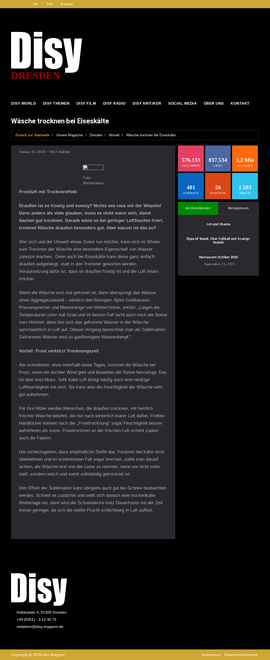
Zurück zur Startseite (32, 135)
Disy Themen (56, 103)
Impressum (211, 655)
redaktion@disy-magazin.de (40, 626)
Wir (35, 4)
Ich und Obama (218, 224)
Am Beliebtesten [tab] (198, 208)
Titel (49, 4)
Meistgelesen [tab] (238, 208)
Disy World (23, 103)
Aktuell (114, 135)
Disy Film (86, 103)
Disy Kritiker (147, 103)
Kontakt (67, 4)
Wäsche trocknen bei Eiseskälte (151, 135)
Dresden (96, 135)
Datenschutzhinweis (241, 655)
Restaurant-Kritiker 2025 (218, 257)
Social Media (182, 103)
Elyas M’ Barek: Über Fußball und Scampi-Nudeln (218, 240)
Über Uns (214, 103)
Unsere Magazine (69, 135)
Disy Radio (114, 103)
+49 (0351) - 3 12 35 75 (36, 619)
